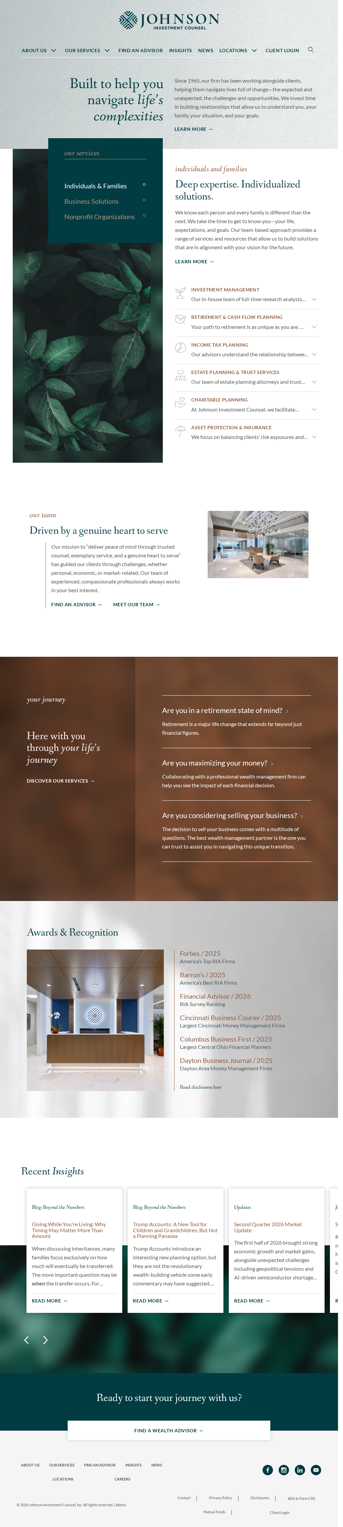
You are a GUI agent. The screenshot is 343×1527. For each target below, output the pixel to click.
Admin (121, 1505)
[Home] (169, 19)
